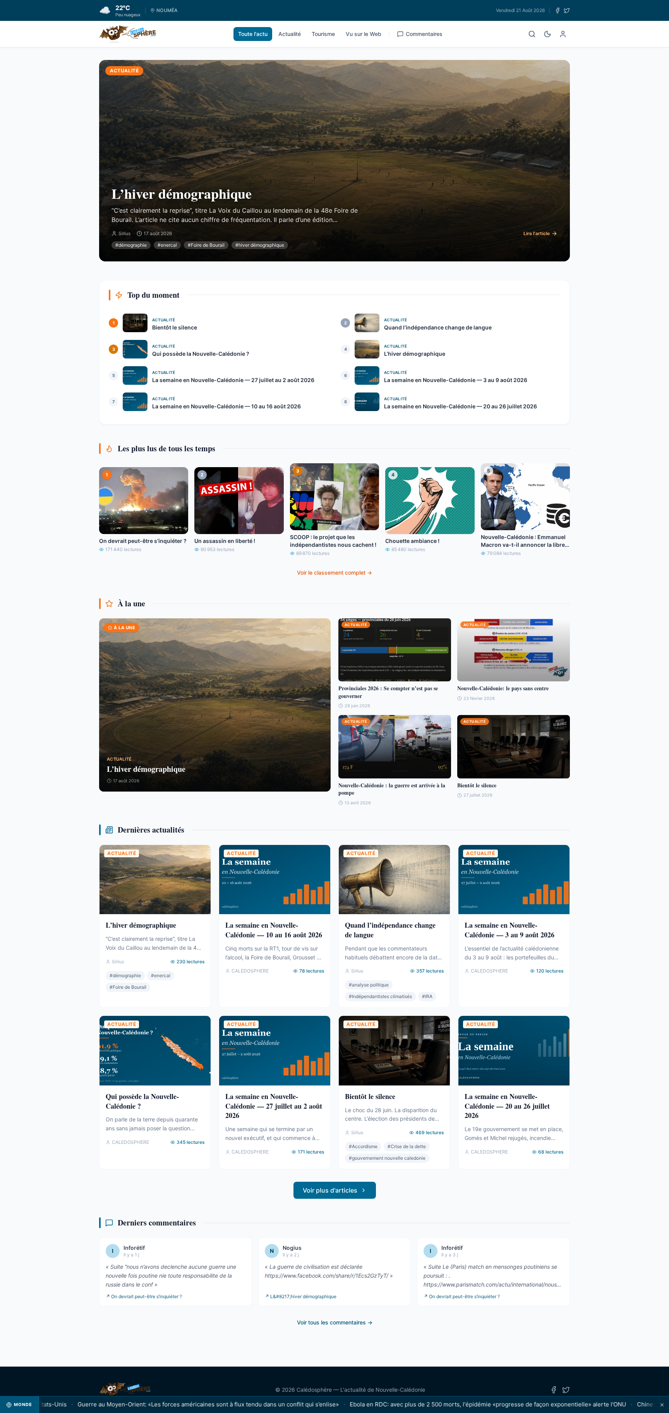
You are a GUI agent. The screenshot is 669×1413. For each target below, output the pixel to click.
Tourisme (323, 34)
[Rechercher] (532, 34)
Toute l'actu (253, 34)
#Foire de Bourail (206, 245)
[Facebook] (557, 10)
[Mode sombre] (547, 34)
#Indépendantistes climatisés (380, 996)
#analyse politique (369, 985)
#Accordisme (363, 1146)
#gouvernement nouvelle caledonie (387, 1158)
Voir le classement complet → (334, 572)
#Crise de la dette (407, 1146)
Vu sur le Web (363, 34)
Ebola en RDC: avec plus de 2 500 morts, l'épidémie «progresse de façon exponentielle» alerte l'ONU (449, 1404)
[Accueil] (127, 34)
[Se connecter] (563, 34)
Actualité (289, 34)
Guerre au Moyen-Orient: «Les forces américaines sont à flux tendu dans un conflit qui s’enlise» (169, 1404)
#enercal (167, 245)
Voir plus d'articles (330, 1190)
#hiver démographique (259, 245)
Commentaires (424, 34)
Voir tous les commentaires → (334, 1322)
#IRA (427, 996)
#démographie (131, 245)
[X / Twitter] (567, 10)
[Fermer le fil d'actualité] (662, 1404)
